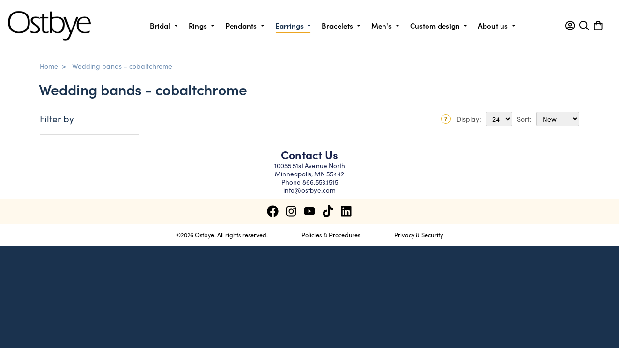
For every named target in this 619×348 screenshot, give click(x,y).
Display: (469, 119)
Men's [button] (382, 25)
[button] (570, 25)
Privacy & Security (418, 234)
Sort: (524, 119)
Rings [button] (199, 25)
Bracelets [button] (338, 25)
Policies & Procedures (331, 234)
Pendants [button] (242, 25)
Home (49, 66)
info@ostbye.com (309, 190)
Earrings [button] (290, 25)
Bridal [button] (161, 25)
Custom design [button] (436, 25)
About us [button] (494, 25)
